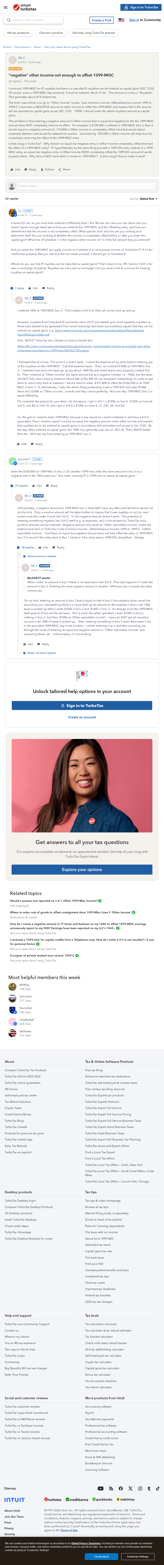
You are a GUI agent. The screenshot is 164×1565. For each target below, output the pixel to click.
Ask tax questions (18, 33)
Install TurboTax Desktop (20, 1219)
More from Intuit (95, 1451)
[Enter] (7, 20)
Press (7, 1522)
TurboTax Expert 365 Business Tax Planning (112, 1139)
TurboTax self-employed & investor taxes (111, 1083)
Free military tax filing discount (105, 1089)
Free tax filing (94, 1070)
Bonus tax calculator (98, 1374)
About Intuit (12, 1510)
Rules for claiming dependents (104, 1226)
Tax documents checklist (100, 1381)
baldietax (25, 1031)
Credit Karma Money (18, 1114)
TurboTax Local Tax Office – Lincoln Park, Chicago (117, 1181)
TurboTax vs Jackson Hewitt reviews (27, 1438)
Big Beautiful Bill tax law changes (26, 1368)
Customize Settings (137, 1556)
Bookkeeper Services (98, 1463)
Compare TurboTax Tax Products (25, 1070)
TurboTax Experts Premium (102, 1102)
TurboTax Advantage (18, 1232)
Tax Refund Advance (18, 1102)
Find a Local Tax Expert (100, 1152)
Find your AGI (94, 1264)
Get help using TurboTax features (94, 33)
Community (12, 1362)
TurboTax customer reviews (22, 1406)
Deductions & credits (23, 917)
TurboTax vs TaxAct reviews (22, 1432)
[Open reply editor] (82, 186)
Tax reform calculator (98, 1387)
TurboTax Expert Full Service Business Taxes (113, 1121)
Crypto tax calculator (98, 1362)
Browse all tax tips (96, 1207)
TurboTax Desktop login (20, 1200)
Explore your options (82, 869)
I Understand (101, 1556)
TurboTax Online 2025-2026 (23, 1076)
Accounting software (98, 1406)
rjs (19, 211)
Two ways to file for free (20, 1349)
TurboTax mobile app (18, 1139)
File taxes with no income (101, 1232)
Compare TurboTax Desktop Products (29, 1207)
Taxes (37, 47)
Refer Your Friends (16, 1374)
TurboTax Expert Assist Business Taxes (109, 1127)
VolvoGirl (26, 996)
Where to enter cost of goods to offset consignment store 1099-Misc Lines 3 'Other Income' (70, 912)
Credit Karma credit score (101, 1438)
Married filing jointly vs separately (107, 1213)
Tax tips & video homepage (103, 1200)
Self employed (19, 906)
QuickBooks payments (99, 1419)
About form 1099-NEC (99, 1238)
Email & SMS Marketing (100, 1457)
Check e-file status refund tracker (106, 1343)
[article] (82, 250)
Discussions (22, 47)
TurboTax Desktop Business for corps (28, 1238)
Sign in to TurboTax (84, 705)
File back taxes (94, 1257)
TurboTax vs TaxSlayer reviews (24, 1425)
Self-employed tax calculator (103, 1355)
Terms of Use (69, 1530)
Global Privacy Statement (85, 1543)
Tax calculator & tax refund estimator (108, 1330)
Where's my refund (17, 1336)
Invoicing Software (97, 1470)
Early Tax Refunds (16, 1146)
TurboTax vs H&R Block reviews (25, 1419)
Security (9, 1534)
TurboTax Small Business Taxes (104, 1133)
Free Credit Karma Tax (99, 1444)
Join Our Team (14, 1516)
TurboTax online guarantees (22, 1083)
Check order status (17, 1226)
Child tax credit (95, 1283)
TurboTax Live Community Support (27, 1324)
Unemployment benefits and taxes (107, 1270)
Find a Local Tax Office (99, 1158)
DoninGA (26, 1008)
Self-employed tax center (21, 1095)
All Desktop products (18, 1213)
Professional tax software (100, 1425)
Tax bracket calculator (99, 1336)
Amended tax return (98, 1245)
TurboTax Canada (16, 1127)
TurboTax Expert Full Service (103, 1108)
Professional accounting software (106, 1432)
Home (7, 47)
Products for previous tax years (24, 1133)
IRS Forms (11, 1089)
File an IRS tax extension (20, 1343)
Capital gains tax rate (98, 1251)
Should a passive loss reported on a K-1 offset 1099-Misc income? (53, 901)
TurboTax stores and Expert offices (107, 1146)
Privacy (9, 1528)
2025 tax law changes (98, 1302)
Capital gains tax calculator (102, 1368)
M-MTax (24, 985)
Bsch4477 (24, 459)
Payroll (89, 1413)
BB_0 (21, 58)
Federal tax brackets (98, 1295)
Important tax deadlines (100, 1289)
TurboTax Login (15, 1355)
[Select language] (121, 20)
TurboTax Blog (14, 1121)
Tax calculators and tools (101, 1324)
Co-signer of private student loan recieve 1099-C (42, 955)
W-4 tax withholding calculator (104, 1349)
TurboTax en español (18, 1152)
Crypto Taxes (13, 1108)
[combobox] (33, 20)
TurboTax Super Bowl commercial (26, 1413)
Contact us (11, 1330)
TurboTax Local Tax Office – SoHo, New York (113, 1165)
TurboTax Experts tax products (104, 1095)
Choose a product (51, 33)
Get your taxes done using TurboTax (67, 47)
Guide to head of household (103, 1219)
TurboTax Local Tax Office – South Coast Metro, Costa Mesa (119, 1173)
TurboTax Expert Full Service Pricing (108, 1114)
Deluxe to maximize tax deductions (107, 1076)
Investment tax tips (97, 1276)
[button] (101, 20)
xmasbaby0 (27, 1019)
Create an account (82, 717)
